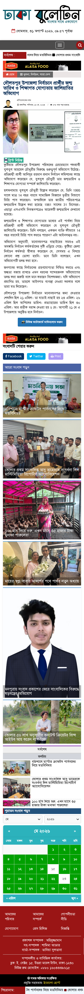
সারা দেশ (45, 74)
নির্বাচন (34, 74)
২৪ (75, 879)
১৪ (42, 869)
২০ (31, 879)
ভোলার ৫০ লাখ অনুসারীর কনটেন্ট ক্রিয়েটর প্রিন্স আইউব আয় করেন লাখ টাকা (40, 737)
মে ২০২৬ (42, 831)
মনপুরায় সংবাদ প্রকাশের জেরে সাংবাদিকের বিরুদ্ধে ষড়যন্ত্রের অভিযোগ (42, 691)
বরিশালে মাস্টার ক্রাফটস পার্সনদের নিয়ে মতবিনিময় (34, 411)
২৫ (9, 888)
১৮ (9, 879)
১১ (8, 869)
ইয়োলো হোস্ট (52, 983)
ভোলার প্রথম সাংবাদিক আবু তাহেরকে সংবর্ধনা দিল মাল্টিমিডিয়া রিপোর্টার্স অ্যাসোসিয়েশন (42, 472)
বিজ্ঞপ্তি (65, 929)
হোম (11, 74)
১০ (75, 859)
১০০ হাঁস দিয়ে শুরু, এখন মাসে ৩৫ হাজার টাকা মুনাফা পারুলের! (39, 533)
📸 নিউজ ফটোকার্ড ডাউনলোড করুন (42, 322)
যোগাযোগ (11, 929)
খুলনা (26, 74)
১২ (19, 869)
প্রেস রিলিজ (40, 929)
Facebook (14, 356)
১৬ (64, 869)
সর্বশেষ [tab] (42, 749)
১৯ (19, 879)
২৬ (19, 888)
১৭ (75, 869)
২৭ (31, 888)
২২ (53, 879)
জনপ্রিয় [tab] (42, 756)
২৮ (42, 888)
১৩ (31, 869)
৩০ (64, 888)
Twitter (37, 356)
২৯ (53, 888)
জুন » (74, 898)
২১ (42, 879)
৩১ (75, 888)
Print (57, 356)
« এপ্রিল (11, 898)
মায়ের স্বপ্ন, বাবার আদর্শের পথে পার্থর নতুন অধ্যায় (42, 581)
